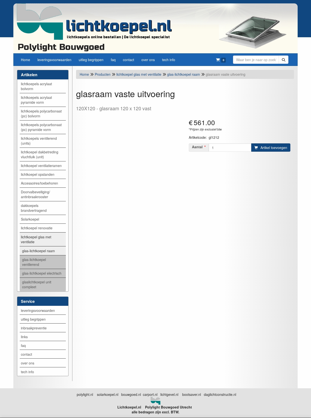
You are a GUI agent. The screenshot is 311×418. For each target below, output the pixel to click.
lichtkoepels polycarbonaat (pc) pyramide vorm (41, 127)
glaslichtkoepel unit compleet (36, 284)
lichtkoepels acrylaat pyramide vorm (36, 100)
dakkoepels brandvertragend (34, 208)
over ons (27, 363)
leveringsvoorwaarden (38, 310)
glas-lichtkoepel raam (38, 250)
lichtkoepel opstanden (37, 174)
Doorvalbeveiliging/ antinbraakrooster (35, 194)
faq (23, 345)
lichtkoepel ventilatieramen (41, 165)
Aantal (197, 147)
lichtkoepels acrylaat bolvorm (36, 86)
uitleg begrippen (33, 319)
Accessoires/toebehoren (39, 183)
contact (26, 354)
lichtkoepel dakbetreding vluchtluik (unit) (39, 154)
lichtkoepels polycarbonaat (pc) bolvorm (41, 113)
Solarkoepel (30, 219)
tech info (27, 371)
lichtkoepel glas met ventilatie (36, 239)
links (24, 336)
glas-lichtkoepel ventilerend (34, 262)
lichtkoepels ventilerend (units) (39, 141)
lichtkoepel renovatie (36, 227)
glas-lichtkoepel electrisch (41, 273)
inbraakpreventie (34, 327)
